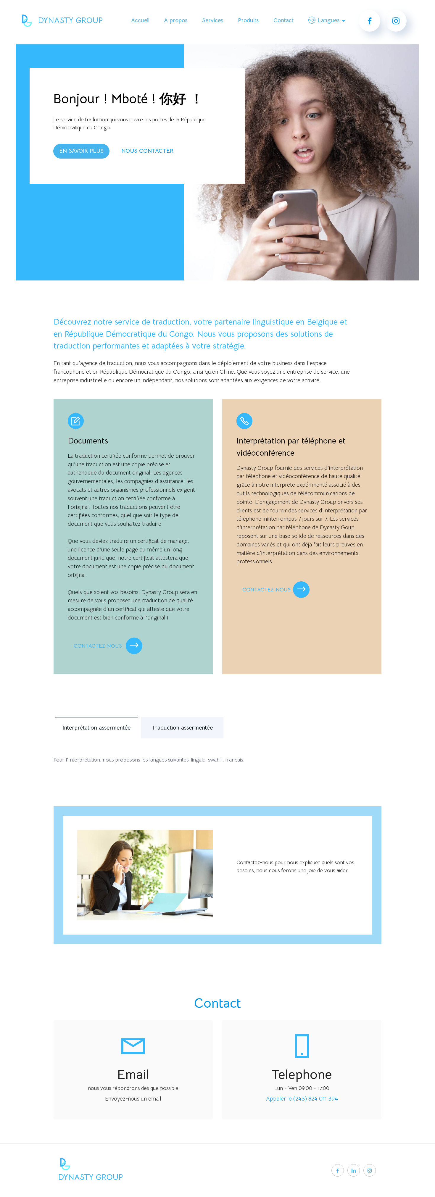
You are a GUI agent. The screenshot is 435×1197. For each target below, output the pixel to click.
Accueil (140, 20)
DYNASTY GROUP (70, 21)
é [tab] (96, 727)
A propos (175, 20)
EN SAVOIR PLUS (81, 150)
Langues (328, 20)
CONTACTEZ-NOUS (98, 646)
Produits (248, 20)
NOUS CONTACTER (147, 150)
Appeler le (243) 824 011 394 (302, 1098)
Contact (283, 20)
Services (212, 20)
